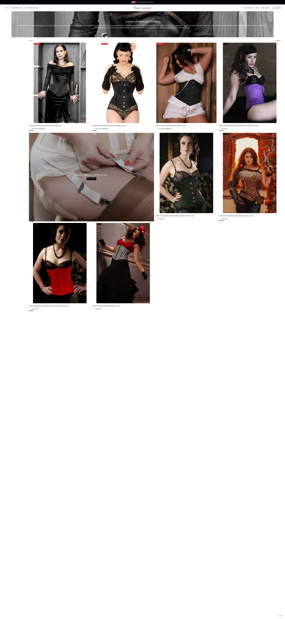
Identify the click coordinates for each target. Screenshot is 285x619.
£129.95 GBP (98, 309)
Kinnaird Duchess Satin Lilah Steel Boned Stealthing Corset (45, 125)
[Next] (280, 2)
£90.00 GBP (225, 129)
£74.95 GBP (161, 219)
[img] (31, 130)
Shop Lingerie (91, 178)
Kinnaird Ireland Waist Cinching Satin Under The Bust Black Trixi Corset (175, 216)
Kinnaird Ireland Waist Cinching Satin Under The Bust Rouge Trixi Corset (49, 306)
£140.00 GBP (225, 219)
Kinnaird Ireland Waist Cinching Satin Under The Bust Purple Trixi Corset (238, 125)
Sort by (31, 40)
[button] (17, 8)
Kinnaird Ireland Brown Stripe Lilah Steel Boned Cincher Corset (236, 216)
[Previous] (4, 2)
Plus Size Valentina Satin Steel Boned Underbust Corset (170, 125)
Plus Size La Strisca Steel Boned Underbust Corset (106, 306)
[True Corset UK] (142, 8)
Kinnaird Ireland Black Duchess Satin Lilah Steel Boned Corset (109, 125)
